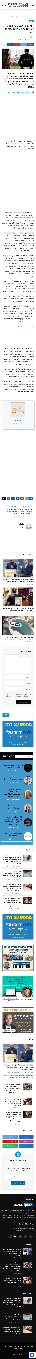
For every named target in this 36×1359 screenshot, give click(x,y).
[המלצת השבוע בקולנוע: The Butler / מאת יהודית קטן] (18, 59)
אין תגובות (27, 39)
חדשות (31, 21)
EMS (21, 1348)
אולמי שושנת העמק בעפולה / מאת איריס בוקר (11, 511)
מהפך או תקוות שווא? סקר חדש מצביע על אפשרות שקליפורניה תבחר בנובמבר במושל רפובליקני (18, 1067)
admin (22, 37)
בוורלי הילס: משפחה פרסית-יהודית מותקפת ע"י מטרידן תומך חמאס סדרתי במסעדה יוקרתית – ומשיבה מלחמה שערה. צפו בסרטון (12, 902)
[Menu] (33, 5)
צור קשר (15, 1354)
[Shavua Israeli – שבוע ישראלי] (18, 5)
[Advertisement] (18, 174)
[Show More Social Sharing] (4, 44)
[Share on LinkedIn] (10, 44)
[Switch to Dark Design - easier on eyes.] (3, 5)
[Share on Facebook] (30, 44)
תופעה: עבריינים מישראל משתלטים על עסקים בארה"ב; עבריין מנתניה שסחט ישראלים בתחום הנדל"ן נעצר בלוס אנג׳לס (12, 859)
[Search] (5, 5)
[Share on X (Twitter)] (23, 44)
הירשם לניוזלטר (18, 1183)
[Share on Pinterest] (16, 44)
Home (32, 17)
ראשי (20, 1354)
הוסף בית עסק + (8, 756)
